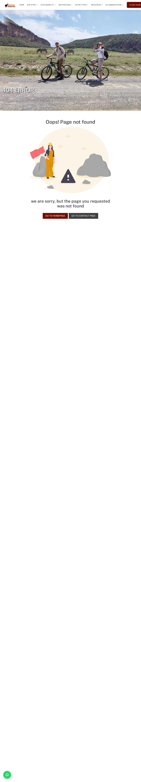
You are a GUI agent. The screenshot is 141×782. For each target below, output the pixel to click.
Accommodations (113, 5)
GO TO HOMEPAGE (55, 215)
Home (21, 5)
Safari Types (81, 5)
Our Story (31, 5)
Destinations (65, 5)
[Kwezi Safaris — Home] (10, 5)
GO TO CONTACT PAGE (83, 215)
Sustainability (47, 5)
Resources (96, 5)
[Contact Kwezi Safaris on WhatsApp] (7, 775)
